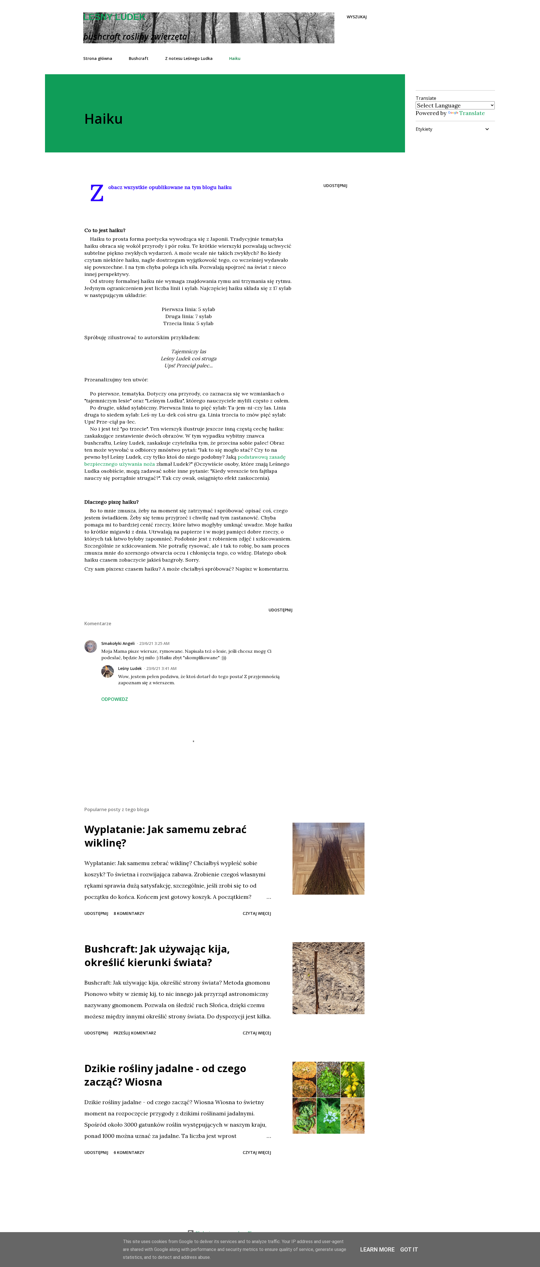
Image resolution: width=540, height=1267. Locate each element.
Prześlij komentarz (135, 1033)
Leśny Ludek (114, 17)
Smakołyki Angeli (118, 643)
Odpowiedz (114, 699)
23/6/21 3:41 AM (161, 668)
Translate (472, 112)
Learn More (377, 1249)
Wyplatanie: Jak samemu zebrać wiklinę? (165, 836)
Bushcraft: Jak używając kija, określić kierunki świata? (157, 955)
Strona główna (97, 58)
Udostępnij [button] (335, 185)
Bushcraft (138, 58)
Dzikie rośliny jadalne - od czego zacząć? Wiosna (165, 1075)
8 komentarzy (129, 913)
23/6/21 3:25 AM (154, 643)
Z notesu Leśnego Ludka (189, 58)
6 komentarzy (129, 1152)
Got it (409, 1249)
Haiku (234, 58)
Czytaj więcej (257, 913)
